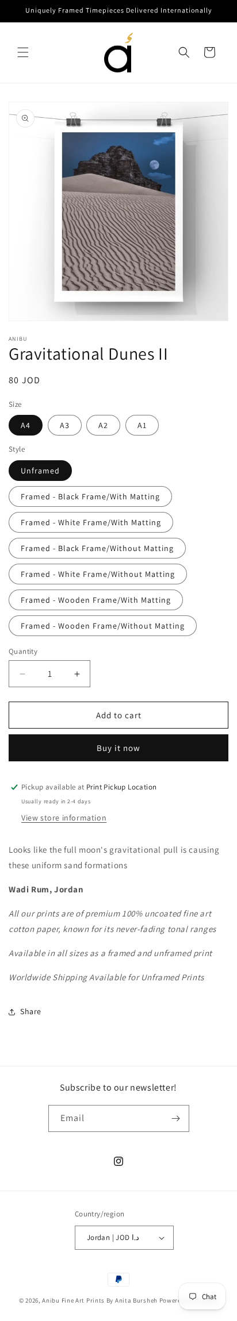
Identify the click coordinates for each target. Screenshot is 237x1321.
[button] (23, 52)
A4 (25, 425)
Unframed (40, 470)
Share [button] (30, 1011)
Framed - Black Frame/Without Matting (97, 548)
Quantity (23, 651)
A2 (103, 425)
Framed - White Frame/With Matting (91, 522)
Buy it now (118, 747)
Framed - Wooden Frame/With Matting (96, 600)
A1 (142, 425)
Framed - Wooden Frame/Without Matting (103, 626)
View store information (63, 817)
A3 (65, 425)
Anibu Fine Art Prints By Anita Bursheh (100, 1300)
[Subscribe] (176, 1118)
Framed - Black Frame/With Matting (90, 496)
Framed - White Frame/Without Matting (98, 574)
